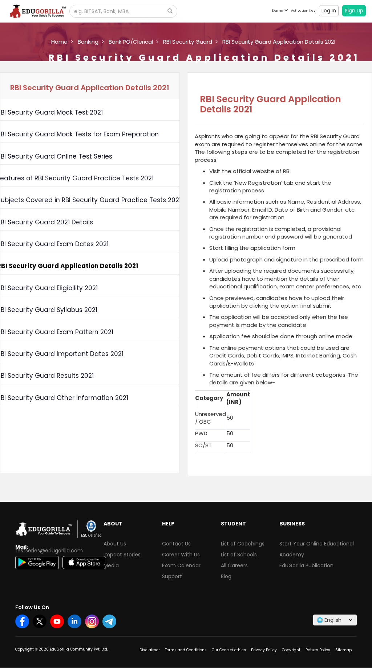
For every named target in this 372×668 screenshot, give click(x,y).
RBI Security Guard (187, 41)
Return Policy (318, 650)
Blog (226, 576)
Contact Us (176, 543)
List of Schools (239, 554)
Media (111, 565)
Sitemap (343, 650)
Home (59, 41)
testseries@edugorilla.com (49, 550)
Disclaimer (150, 650)
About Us (115, 543)
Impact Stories (122, 554)
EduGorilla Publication (306, 565)
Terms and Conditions (186, 650)
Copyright (291, 650)
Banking (88, 41)
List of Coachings (242, 543)
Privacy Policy (264, 650)
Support (172, 576)
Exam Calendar (181, 565)
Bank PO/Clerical (131, 41)
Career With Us (181, 554)
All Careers (234, 565)
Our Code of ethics (229, 650)
